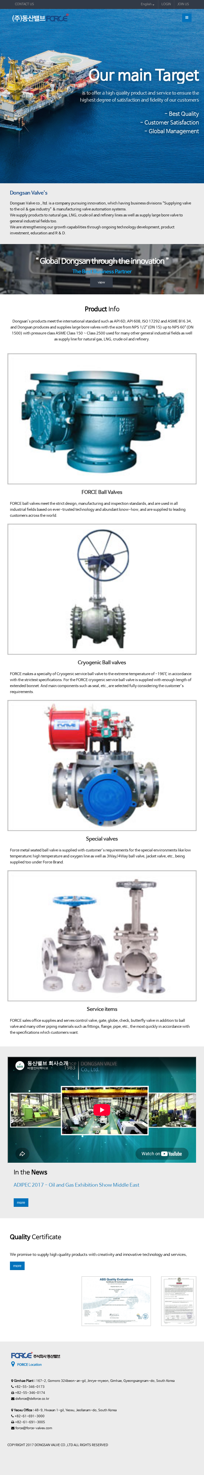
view (101, 282)
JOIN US (183, 4)
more (21, 1203)
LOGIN (166, 4)
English (147, 4)
